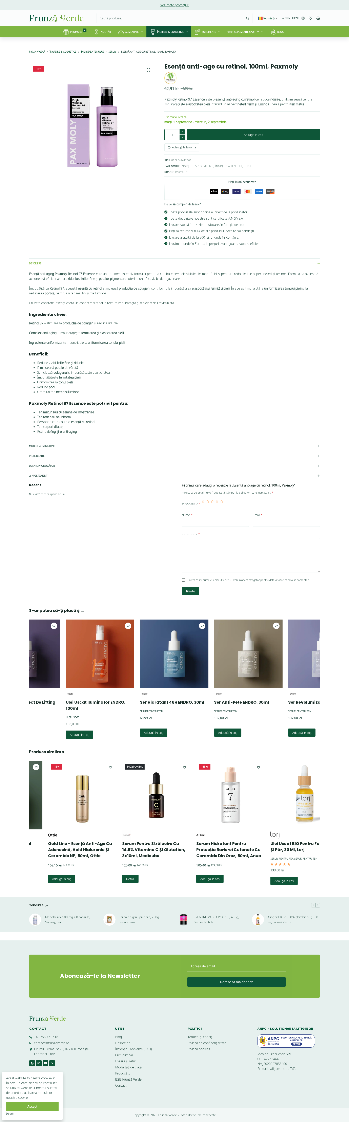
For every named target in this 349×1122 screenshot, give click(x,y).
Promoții (77, 31)
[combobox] (170, 18)
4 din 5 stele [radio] (217, 504)
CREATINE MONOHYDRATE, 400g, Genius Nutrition (216, 919)
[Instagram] (39, 1063)
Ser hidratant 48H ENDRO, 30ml (143, 702)
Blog (280, 32)
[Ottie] (37, 835)
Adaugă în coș (253, 135)
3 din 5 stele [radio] (212, 504)
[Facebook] (32, 1063)
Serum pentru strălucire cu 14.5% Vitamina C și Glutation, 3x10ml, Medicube (138, 850)
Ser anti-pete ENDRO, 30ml (212, 702)
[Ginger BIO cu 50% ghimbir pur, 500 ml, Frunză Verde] (258, 920)
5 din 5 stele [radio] (221, 504)
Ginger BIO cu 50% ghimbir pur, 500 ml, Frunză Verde (293, 919)
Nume (187, 515)
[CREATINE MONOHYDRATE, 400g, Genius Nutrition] (184, 920)
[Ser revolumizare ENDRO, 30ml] (293, 654)
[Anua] (185, 835)
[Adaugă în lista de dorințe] (99, 626)
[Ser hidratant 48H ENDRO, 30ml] (145, 654)
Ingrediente (37, 456)
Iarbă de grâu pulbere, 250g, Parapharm (140, 919)
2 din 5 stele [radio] (207, 504)
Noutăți (106, 32)
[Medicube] (111, 835)
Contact (37, 1028)
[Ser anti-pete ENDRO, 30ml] (219, 654)
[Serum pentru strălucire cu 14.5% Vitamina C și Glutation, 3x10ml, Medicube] (141, 795)
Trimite (190, 591)
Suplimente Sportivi (246, 32)
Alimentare (132, 32)
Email (258, 515)
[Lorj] (259, 835)
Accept (32, 1106)
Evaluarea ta (191, 503)
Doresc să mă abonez (236, 982)
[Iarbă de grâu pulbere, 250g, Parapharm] (109, 920)
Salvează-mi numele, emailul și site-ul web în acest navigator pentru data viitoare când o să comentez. (249, 580)
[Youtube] (45, 1063)
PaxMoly (181, 172)
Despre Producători (42, 465)
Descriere (35, 263)
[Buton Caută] (247, 18)
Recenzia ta (191, 534)
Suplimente (209, 32)
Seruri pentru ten (122, 711)
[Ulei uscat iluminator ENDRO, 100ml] (71, 654)
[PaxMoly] (170, 78)
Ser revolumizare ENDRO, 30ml (291, 702)
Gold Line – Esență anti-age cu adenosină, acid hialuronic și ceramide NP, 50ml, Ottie (65, 850)
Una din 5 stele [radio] (203, 504)
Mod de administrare (42, 446)
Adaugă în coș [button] (50, 734)
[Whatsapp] (52, 1063)
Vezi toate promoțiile (174, 5)
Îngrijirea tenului (228, 166)
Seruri (249, 166)
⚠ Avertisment (38, 475)
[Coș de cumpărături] (318, 18)
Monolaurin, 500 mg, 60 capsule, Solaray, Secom (67, 919)
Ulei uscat (43, 717)
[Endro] (41, 693)
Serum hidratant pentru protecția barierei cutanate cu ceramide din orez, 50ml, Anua (213, 850)
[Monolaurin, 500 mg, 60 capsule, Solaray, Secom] (35, 920)
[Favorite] (310, 18)
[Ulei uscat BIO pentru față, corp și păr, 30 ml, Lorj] (289, 795)
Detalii (115, 879)
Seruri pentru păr (266, 858)
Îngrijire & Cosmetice (170, 32)
